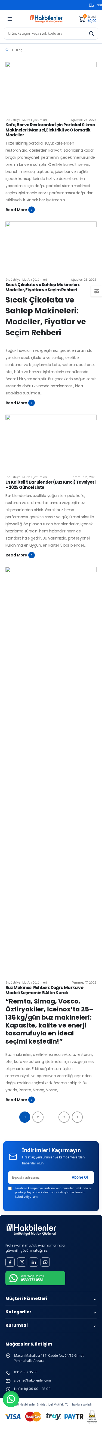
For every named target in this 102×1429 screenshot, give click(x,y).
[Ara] (91, 33)
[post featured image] (51, 87)
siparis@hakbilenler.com (32, 1380)
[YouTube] (45, 1262)
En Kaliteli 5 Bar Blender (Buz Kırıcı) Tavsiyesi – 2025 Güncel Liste (50, 484)
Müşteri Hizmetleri (51, 1298)
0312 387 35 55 (26, 1372)
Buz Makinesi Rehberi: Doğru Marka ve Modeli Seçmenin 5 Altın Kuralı (44, 990)
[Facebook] (10, 1262)
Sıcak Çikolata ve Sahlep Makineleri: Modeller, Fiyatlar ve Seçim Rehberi (42, 287)
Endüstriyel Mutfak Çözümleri (26, 120)
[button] (11, 1399)
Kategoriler (51, 1312)
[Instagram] (21, 1262)
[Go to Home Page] (6, 50)
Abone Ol (80, 1177)
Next (77, 1117)
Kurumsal (51, 1325)
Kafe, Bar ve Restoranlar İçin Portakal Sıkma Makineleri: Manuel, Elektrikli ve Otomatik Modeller (50, 130)
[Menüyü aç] (10, 19)
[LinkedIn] (33, 1262)
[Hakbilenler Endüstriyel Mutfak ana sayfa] (31, 1230)
